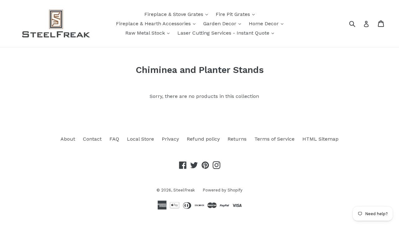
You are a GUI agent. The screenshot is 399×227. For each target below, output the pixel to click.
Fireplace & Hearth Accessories (157, 23)
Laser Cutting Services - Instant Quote (227, 33)
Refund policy (203, 139)
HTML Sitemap (320, 139)
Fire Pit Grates (237, 14)
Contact (92, 139)
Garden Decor (223, 23)
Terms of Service (274, 139)
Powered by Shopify (223, 190)
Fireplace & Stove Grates (177, 14)
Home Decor (267, 23)
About (67, 139)
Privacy (170, 139)
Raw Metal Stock (149, 33)
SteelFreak (184, 190)
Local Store (140, 139)
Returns (237, 139)
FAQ (114, 139)
